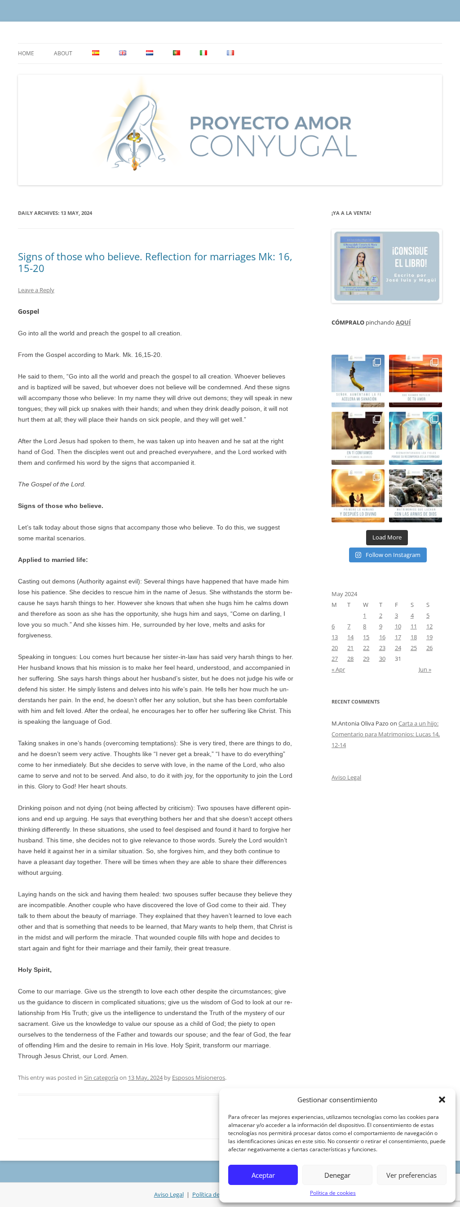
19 (429, 637)
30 (382, 659)
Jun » (425, 669)
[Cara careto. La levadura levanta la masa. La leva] (415, 381)
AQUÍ (403, 322)
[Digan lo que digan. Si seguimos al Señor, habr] (415, 438)
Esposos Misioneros (198, 1077)
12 (429, 626)
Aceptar (263, 1175)
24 (398, 648)
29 (366, 659)
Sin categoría (101, 1077)
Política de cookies (333, 1193)
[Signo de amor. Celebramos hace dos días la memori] (358, 438)
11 (414, 626)
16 (382, 637)
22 (366, 648)
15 (366, 637)
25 (414, 648)
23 (382, 648)
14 (350, 637)
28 (350, 659)
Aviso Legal (346, 777)
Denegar (337, 1175)
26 (429, 648)
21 (350, 648)
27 (335, 659)
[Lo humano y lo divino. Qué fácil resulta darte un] (358, 495)
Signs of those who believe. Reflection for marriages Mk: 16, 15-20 (155, 262)
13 (335, 637)
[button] (442, 1099)
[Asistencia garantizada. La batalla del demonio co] (415, 495)
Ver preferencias (411, 1175)
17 (398, 637)
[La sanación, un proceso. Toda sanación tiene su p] (358, 381)
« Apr (338, 669)
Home (26, 53)
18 (414, 637)
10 (398, 626)
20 (335, 648)
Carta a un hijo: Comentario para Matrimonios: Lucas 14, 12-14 (386, 734)
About (63, 53)
